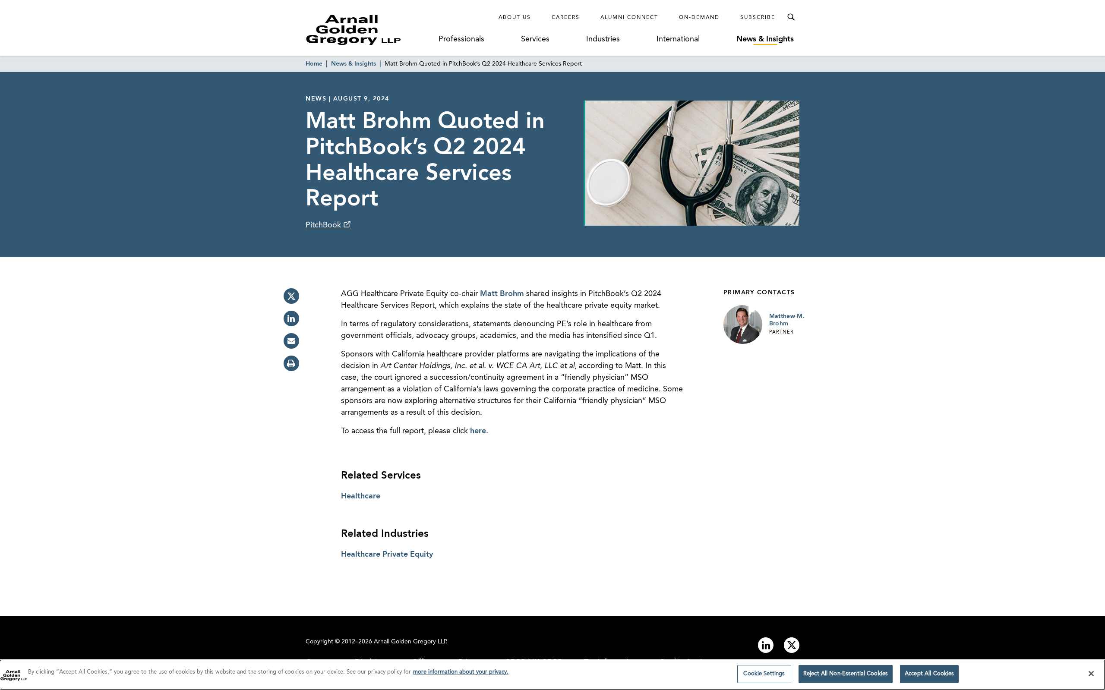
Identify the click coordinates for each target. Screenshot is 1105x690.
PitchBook (324, 225)
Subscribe (757, 17)
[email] (291, 341)
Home (314, 64)
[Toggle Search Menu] (790, 17)
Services (535, 39)
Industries (603, 39)
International (678, 39)
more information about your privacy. (460, 672)
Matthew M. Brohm (787, 320)
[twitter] (291, 296)
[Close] (1091, 673)
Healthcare (360, 496)
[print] (291, 363)
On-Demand (699, 17)
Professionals (461, 39)
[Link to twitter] (791, 645)
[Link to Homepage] (369, 29)
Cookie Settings (764, 674)
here (478, 431)
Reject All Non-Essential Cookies (845, 674)
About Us (515, 17)
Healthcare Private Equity (387, 554)
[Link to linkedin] (766, 645)
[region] (552, 674)
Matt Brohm (502, 294)
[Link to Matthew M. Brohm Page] (742, 324)
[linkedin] (291, 318)
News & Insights (765, 39)
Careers (566, 17)
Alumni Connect (629, 17)
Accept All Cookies (929, 674)
